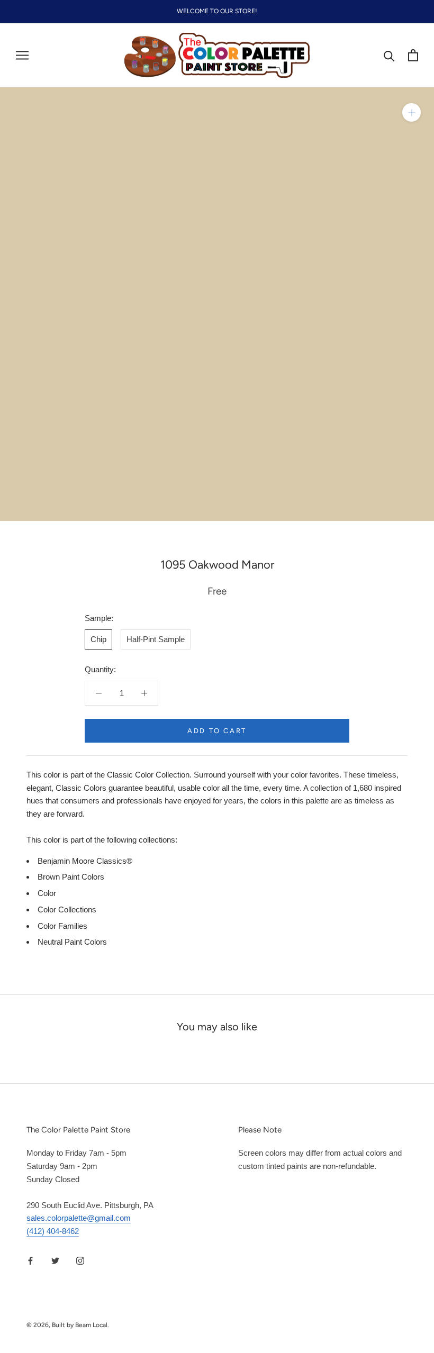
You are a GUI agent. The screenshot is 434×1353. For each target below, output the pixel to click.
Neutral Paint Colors (72, 941)
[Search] (389, 55)
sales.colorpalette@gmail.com (78, 1217)
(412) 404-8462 (52, 1231)
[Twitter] (55, 1260)
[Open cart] (413, 55)
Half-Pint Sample (155, 639)
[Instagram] (80, 1260)
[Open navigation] (22, 55)
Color (47, 893)
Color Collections (67, 909)
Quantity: (100, 669)
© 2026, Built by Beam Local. (67, 1325)
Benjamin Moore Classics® (85, 860)
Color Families (62, 925)
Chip (98, 639)
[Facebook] (30, 1260)
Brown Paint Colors (71, 876)
